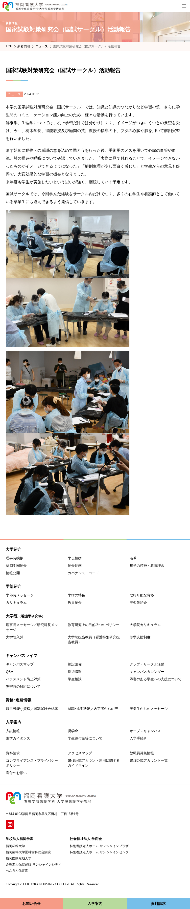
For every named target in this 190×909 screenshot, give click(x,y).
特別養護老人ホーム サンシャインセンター (101, 852)
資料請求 (13, 753)
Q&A (9, 672)
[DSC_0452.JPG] (67, 429)
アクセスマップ (80, 753)
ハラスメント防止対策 (23, 679)
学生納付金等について (85, 738)
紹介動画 (75, 566)
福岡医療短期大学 (18, 858)
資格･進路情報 (18, 700)
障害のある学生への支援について (156, 679)
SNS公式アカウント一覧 (149, 760)
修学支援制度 (140, 637)
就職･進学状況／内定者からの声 (93, 709)
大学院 (25, 616)
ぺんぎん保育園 (17, 870)
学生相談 (75, 679)
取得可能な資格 (142, 595)
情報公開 (13, 573)
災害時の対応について (23, 686)
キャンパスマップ (20, 664)
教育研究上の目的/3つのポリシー (93, 625)
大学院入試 (14, 637)
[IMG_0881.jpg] (67, 343)
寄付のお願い (16, 773)
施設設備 (75, 664)
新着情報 (23, 46)
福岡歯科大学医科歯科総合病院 (28, 852)
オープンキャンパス (145, 731)
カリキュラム (16, 603)
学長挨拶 (75, 558)
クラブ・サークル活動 (147, 664)
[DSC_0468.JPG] (67, 511)
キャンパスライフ (21, 655)
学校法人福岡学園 (19, 839)
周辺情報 (75, 672)
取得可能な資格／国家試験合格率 (32, 709)
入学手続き (138, 738)
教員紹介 (75, 603)
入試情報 (13, 731)
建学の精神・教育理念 (147, 566)
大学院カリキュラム (145, 625)
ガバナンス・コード (83, 573)
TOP (9, 46)
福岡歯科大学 (15, 846)
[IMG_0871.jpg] (67, 274)
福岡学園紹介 (16, 566)
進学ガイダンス (18, 738)
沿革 (133, 558)
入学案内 (14, 722)
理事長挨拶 (14, 558)
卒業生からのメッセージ (149, 709)
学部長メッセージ (20, 595)
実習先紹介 (138, 603)
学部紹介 (14, 586)
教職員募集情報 (142, 753)
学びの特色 (76, 595)
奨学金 (73, 731)
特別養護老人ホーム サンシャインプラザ (99, 846)
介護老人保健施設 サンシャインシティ (33, 864)
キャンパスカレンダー (147, 672)
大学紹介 (14, 549)
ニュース (41, 46)
